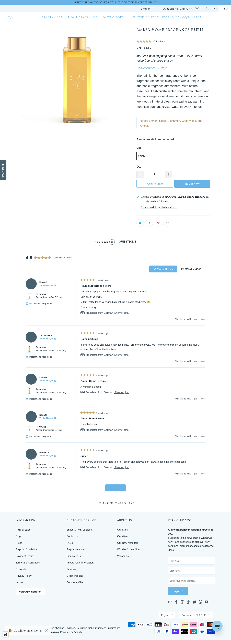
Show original (121, 312)
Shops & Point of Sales (79, 529)
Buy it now (192, 183)
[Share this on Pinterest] (158, 223)
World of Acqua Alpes (129, 549)
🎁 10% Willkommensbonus (25, 630)
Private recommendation (80, 562)
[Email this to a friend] (167, 223)
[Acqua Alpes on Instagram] (182, 602)
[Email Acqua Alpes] (170, 602)
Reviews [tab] (104, 242)
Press (19, 542)
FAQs (69, 542)
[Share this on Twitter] (140, 223)
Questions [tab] (127, 242)
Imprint (19, 582)
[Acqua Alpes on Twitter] (194, 602)
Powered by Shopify (71, 632)
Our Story (122, 529)
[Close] (46, 630)
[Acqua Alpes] (10, 18)
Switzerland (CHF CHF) (178, 8)
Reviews (71, 569)
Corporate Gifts (74, 582)
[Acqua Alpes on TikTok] (188, 602)
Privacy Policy (24, 575)
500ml (141, 156)
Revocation (22, 569)
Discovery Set (74, 556)
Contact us (72, 536)
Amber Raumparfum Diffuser (49, 297)
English (146, 8)
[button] (54, 18)
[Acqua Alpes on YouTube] (206, 602)
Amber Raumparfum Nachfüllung (51, 350)
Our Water (123, 536)
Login (213, 8)
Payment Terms (24, 556)
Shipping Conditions (27, 549)
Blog (18, 536)
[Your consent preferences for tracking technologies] (5, 634)
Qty (138, 166)
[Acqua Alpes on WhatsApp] (200, 602)
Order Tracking (74, 575)
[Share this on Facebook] (149, 223)
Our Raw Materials (127, 542)
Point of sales (23, 529)
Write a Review (166, 269)
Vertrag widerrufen (30, 591)
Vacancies (123, 556)
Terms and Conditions (28, 562)
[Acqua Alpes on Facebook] (176, 602)
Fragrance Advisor (76, 549)
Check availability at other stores (159, 207)
